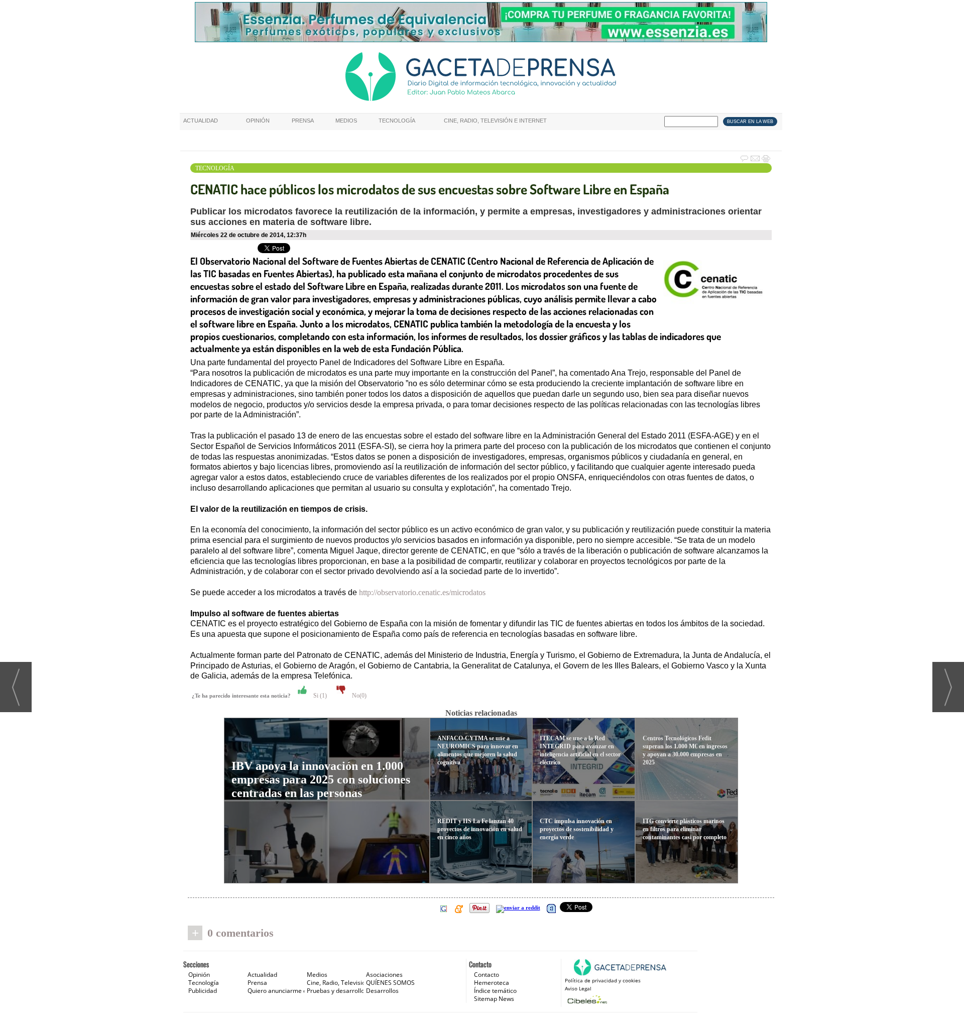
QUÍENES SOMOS (390, 982)
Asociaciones (384, 974)
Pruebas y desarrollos (337, 990)
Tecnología (397, 121)
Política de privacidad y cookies (603, 980)
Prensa (303, 121)
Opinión (258, 121)
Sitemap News (494, 998)
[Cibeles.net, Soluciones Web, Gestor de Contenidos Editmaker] (586, 999)
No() (358, 695)
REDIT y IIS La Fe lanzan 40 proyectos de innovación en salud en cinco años (479, 829)
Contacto (486, 974)
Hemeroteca (491, 982)
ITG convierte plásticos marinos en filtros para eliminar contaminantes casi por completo (685, 829)
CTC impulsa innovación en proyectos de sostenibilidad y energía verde (577, 829)
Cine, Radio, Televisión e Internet (495, 121)
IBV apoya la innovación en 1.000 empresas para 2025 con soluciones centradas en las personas (320, 779)
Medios (346, 121)
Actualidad (200, 121)
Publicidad (202, 990)
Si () (319, 695)
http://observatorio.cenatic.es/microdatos (422, 592)
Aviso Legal (578, 988)
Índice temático (495, 990)
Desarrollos (382, 990)
